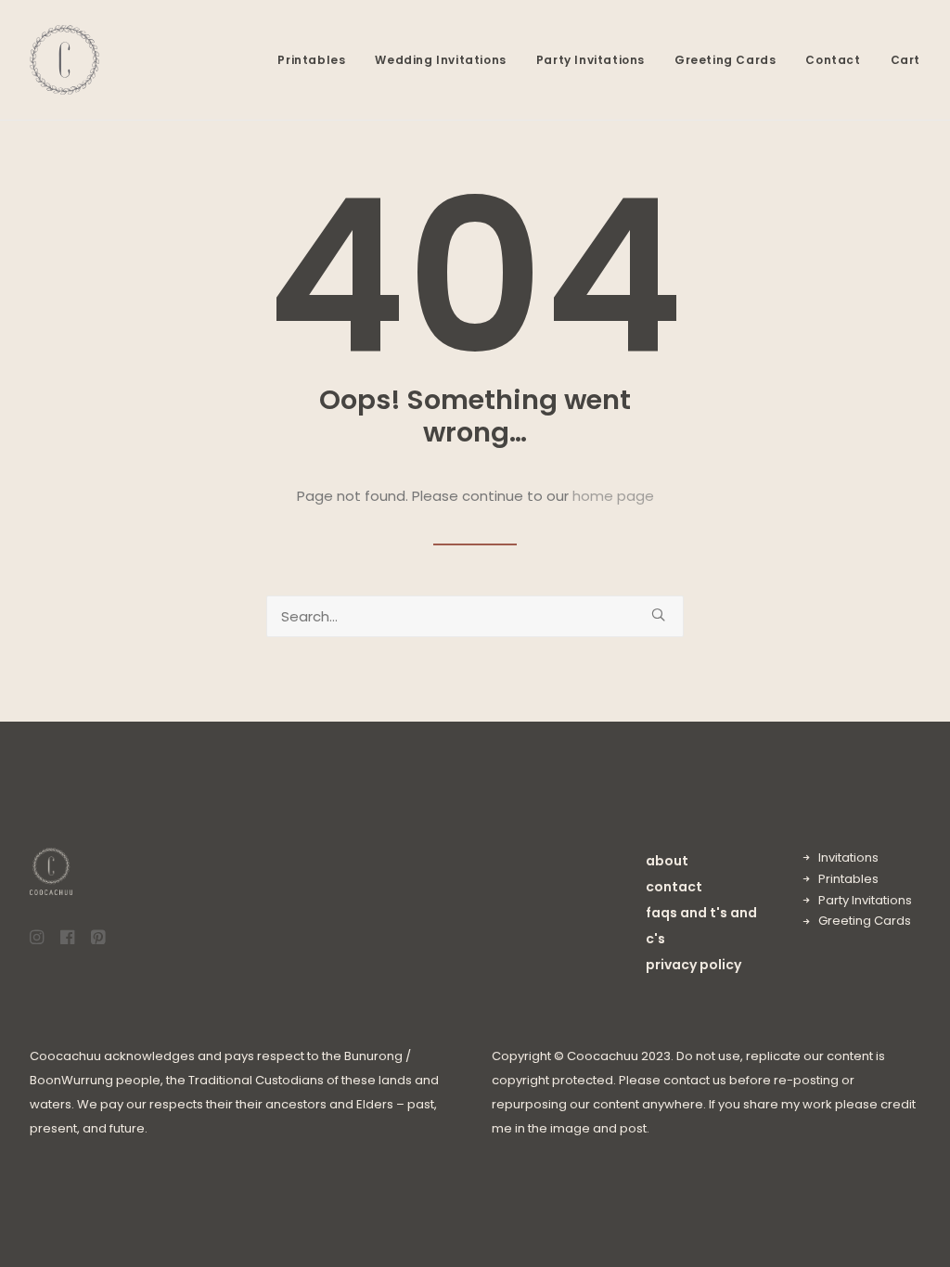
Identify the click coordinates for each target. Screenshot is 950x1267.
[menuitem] (317, 60)
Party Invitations (590, 60)
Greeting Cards (725, 60)
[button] (658, 614)
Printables (311, 60)
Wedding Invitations (440, 60)
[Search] (475, 616)
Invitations (848, 857)
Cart (905, 60)
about (667, 860)
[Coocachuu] (64, 60)
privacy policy (693, 964)
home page (613, 496)
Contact (832, 60)
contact (674, 886)
